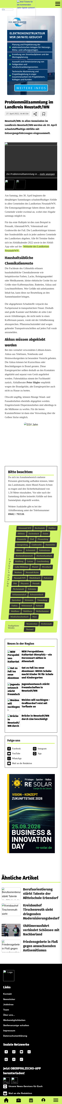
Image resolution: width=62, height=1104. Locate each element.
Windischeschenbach (19, 617)
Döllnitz (21, 534)
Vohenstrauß (26, 606)
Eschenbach (34, 534)
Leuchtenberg (43, 561)
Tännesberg (42, 600)
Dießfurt (52, 528)
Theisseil (30, 629)
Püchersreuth (18, 589)
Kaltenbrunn (44, 550)
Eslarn (45, 534)
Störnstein (29, 600)
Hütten (19, 550)
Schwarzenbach (36, 594)
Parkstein (48, 578)
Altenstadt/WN (24, 528)
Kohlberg (19, 561)
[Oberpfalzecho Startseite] (7, 9)
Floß (32, 539)
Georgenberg (22, 545)
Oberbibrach (34, 578)
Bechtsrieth (40, 528)
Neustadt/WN (19, 578)
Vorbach (39, 606)
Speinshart (16, 600)
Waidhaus (15, 611)
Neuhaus (18, 572)
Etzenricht (21, 539)
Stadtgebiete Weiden (13, 627)
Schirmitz (32, 589)
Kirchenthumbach (44, 556)
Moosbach (46, 567)
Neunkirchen (31, 624)
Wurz (34, 617)
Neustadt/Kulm (32, 572)
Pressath (35, 583)
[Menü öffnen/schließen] (57, 4)
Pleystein (25, 583)
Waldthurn (27, 611)
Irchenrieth (30, 550)
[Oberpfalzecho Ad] (26, 9)
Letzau (30, 561)
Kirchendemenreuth (24, 556)
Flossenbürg (43, 539)
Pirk (15, 583)
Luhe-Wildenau (21, 567)
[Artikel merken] (44, 114)
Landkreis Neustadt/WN (9, 572)
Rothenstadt (46, 624)
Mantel (35, 567)
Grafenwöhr (37, 545)
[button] (56, 1100)
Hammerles (50, 545)
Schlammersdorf (19, 594)
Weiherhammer (42, 611)
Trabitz (14, 606)
